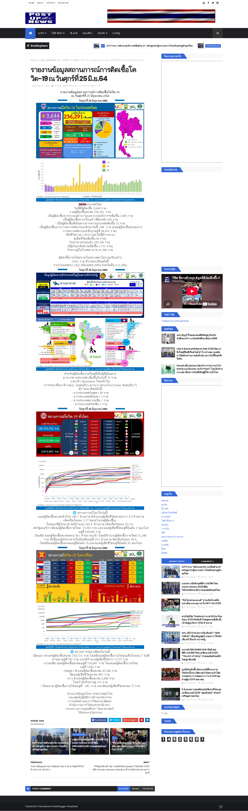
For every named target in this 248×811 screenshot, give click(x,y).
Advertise (63, 3)
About (40, 3)
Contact (51, 3)
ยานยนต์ (165, 516)
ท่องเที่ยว (87, 33)
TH (82, 60)
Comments (207, 561)
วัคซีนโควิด (51, 60)
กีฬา (163, 532)
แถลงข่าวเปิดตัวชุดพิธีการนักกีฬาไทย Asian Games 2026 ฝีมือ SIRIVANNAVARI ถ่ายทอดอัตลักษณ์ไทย (90, 744)
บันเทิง (101, 33)
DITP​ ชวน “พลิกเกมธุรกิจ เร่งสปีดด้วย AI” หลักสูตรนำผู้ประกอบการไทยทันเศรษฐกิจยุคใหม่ (122, 45)
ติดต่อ (164, 552)
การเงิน (165, 528)
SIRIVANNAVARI (185, 46)
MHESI (76, 60)
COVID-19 (67, 60)
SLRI (114, 738)
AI (75, 46)
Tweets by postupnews (175, 321)
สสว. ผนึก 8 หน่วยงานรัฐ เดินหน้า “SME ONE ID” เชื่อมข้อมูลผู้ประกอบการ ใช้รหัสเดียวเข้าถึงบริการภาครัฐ (201, 636)
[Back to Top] (221, 807)
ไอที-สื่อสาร (58, 33)
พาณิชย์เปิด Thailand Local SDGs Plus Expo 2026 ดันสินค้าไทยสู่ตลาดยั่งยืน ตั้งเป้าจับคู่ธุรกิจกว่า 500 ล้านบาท (202, 620)
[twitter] (213, 3)
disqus (135, 788)
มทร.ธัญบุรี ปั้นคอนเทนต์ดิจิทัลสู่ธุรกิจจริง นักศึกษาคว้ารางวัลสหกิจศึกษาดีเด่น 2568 (197, 336)
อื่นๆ (163, 548)
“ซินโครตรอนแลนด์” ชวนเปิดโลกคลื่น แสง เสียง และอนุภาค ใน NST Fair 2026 (128, 746)
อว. (59, 60)
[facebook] (208, 3)
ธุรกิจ (41, 33)
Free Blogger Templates (65, 806)
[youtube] (204, 3)
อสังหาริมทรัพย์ (169, 512)
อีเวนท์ (73, 33)
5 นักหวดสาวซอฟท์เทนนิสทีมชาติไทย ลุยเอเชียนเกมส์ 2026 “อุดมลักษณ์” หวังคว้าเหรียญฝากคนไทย (201, 693)
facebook (148, 788)
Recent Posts (177, 561)
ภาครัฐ (116, 33)
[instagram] (217, 3)
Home (31, 3)
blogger (123, 788)
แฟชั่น (164, 540)
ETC (166, 713)
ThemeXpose (44, 806)
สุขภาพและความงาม (172, 536)
